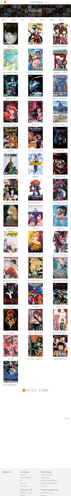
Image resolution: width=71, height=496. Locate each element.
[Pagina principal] (5, 3)
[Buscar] (67, 2)
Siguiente (45, 390)
